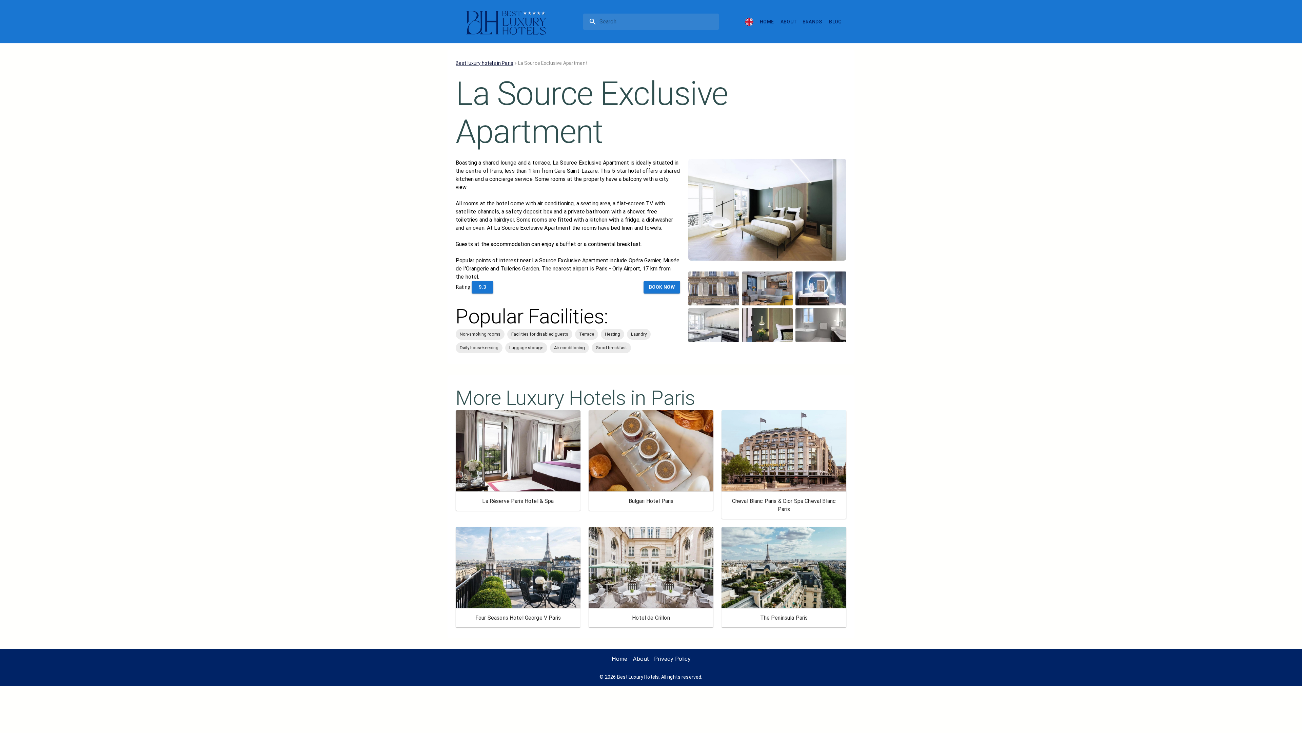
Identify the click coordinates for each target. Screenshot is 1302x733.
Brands (812, 21)
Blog (835, 21)
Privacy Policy (672, 658)
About (789, 21)
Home (767, 21)
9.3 (482, 287)
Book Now (662, 287)
